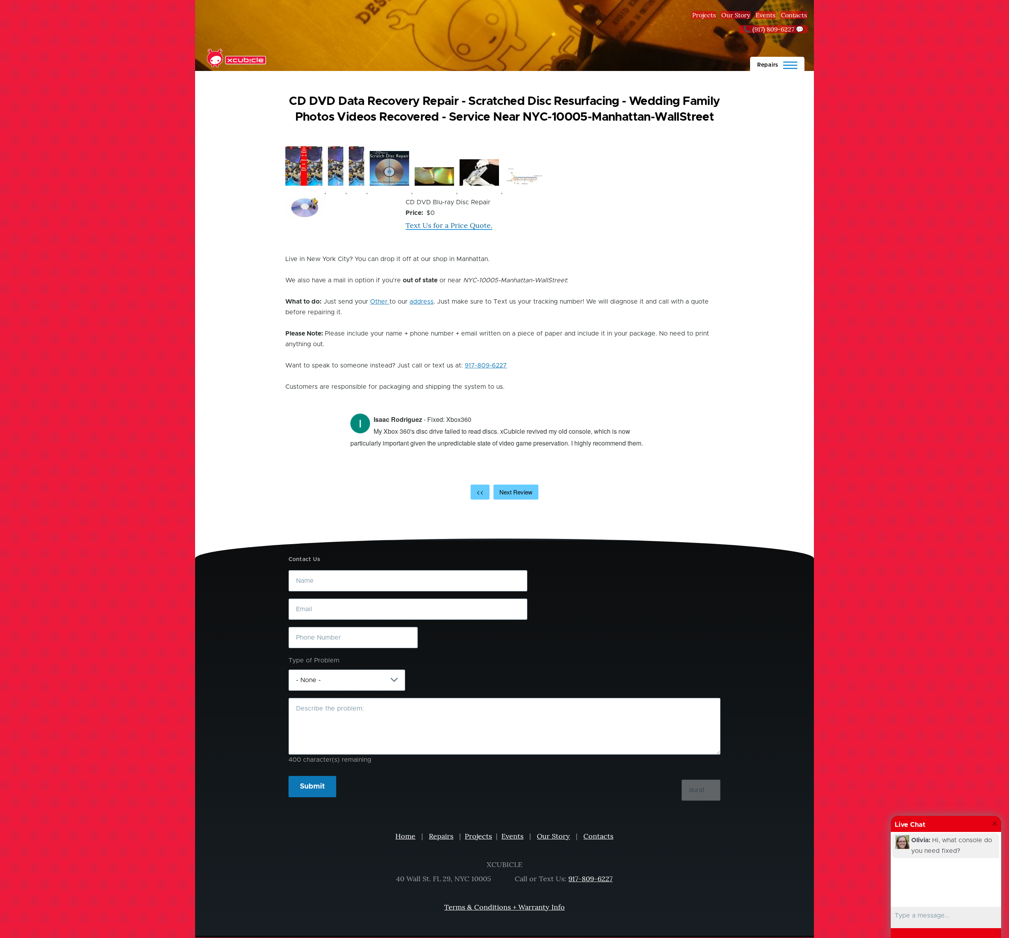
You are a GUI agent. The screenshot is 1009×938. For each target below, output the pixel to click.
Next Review (515, 492)
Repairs (441, 836)
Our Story (735, 15)
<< (480, 492)
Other (379, 301)
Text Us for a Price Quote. (449, 225)
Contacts (794, 15)
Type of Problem (314, 660)
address (422, 301)
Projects (704, 15)
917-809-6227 (486, 365)
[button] (303, 166)
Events (765, 15)
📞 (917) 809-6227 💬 (773, 29)
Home (405, 836)
